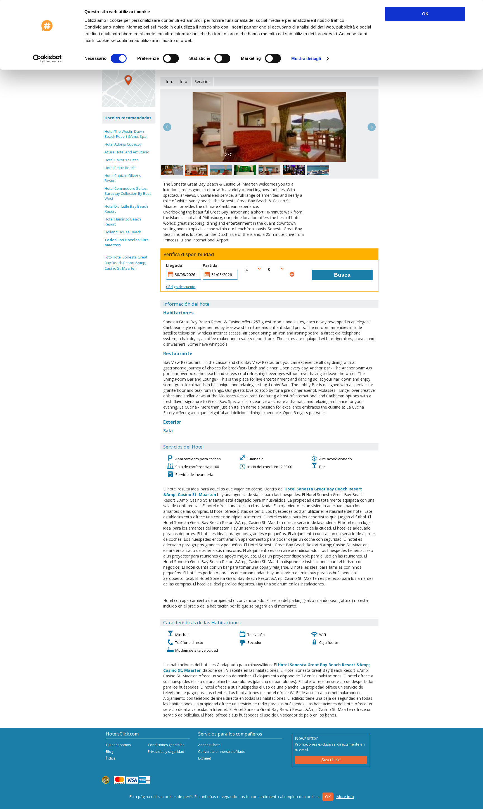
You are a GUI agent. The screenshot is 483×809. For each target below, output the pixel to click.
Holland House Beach (123, 231)
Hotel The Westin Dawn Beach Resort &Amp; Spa (125, 134)
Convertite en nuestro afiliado (221, 751)
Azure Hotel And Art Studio (127, 152)
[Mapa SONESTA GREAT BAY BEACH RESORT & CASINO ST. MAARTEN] (128, 80)
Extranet (204, 758)
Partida (210, 265)
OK (425, 13)
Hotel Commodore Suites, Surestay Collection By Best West (128, 193)
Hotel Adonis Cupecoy (123, 144)
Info (183, 81)
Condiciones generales (166, 744)
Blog (109, 751)
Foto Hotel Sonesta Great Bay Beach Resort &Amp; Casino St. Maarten (126, 263)
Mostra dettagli (306, 58)
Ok (328, 796)
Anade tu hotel (209, 744)
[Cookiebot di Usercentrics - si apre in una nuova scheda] (47, 58)
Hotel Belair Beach (120, 167)
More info (345, 796)
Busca (342, 275)
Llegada (174, 265)
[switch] (171, 58)
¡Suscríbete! (331, 759)
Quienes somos (118, 744)
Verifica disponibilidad (189, 254)
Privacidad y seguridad (166, 751)
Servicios (202, 81)
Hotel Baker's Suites (122, 159)
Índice (110, 758)
